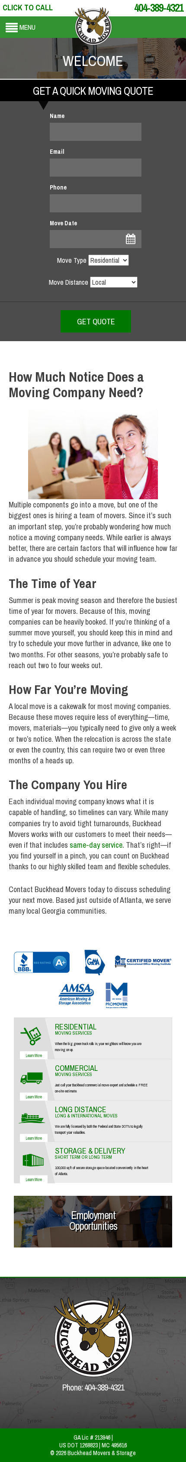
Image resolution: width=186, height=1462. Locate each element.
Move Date (63, 223)
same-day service (95, 845)
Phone (58, 187)
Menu (27, 27)
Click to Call (28, 7)
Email (57, 152)
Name (57, 116)
